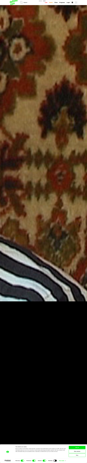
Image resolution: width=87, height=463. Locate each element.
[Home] (14, 2)
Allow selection (77, 451)
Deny (77, 455)
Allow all (77, 447)
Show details (61, 460)
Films (56, 2)
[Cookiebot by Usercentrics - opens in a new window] (7, 461)
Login (68, 2)
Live (46, 2)
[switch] (34, 461)
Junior (51, 2)
